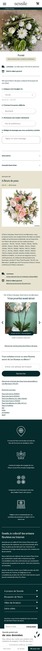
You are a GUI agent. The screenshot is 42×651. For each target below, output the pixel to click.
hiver (4, 410)
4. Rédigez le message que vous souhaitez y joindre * (21, 131)
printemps (5, 412)
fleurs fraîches (7, 405)
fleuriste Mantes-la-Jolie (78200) (14, 398)
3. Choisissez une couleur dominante (15, 118)
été (3, 408)
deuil (3, 415)
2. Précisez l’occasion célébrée (13, 105)
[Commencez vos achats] (38, 4)
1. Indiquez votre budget (12, 89)
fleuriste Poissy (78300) (11, 401)
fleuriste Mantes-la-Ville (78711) (14, 403)
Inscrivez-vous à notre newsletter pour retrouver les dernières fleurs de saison (20, 619)
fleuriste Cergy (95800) (11, 394)
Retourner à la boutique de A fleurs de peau (21, 346)
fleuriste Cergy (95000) (11, 396)
